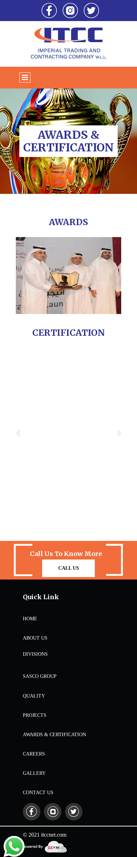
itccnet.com (53, 835)
